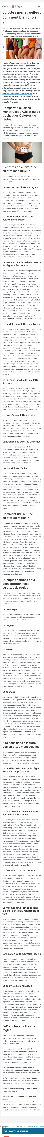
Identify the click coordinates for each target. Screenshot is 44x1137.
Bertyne (19, 135)
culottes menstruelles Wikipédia (17, 93)
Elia (28, 135)
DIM (24, 135)
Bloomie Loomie (8, 135)
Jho (32, 135)
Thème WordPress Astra (34, 1127)
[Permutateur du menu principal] (39, 6)
